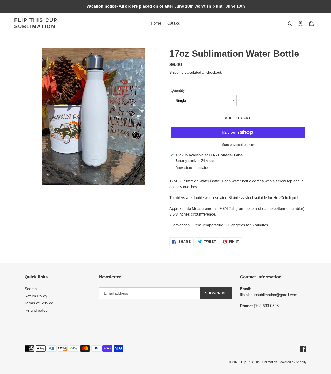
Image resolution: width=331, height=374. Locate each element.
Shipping (176, 72)
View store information (192, 168)
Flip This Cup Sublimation (35, 23)
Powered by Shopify (292, 362)
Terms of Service (39, 303)
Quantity (178, 90)
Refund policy (36, 310)
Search (31, 289)
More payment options (238, 145)
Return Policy (36, 296)
